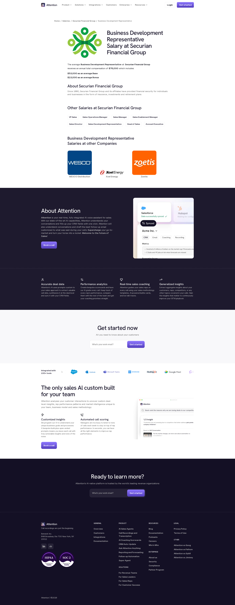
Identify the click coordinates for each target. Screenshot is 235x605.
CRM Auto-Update (127, 544)
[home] (49, 5)
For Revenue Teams (128, 573)
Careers (153, 541)
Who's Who (154, 545)
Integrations (99, 537)
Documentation (101, 541)
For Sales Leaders (127, 577)
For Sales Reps (125, 581)
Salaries (66, 21)
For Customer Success (129, 585)
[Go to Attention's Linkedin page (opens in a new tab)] (44, 546)
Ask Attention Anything (130, 548)
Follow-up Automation (129, 556)
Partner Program (156, 570)
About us (153, 557)
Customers (111, 5)
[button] (67, 5)
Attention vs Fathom (183, 549)
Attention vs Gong (182, 545)
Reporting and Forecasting (131, 552)
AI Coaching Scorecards (130, 540)
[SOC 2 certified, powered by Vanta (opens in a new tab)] (66, 559)
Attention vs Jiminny (183, 557)
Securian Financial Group (83, 21)
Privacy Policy (180, 529)
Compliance (154, 565)
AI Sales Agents (126, 529)
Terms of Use (180, 533)
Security (153, 561)
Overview (98, 529)
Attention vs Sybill (182, 553)
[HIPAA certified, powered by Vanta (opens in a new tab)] (49, 559)
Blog (151, 529)
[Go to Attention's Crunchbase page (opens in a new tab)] (50, 546)
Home (57, 21)
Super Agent (125, 560)
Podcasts (153, 537)
